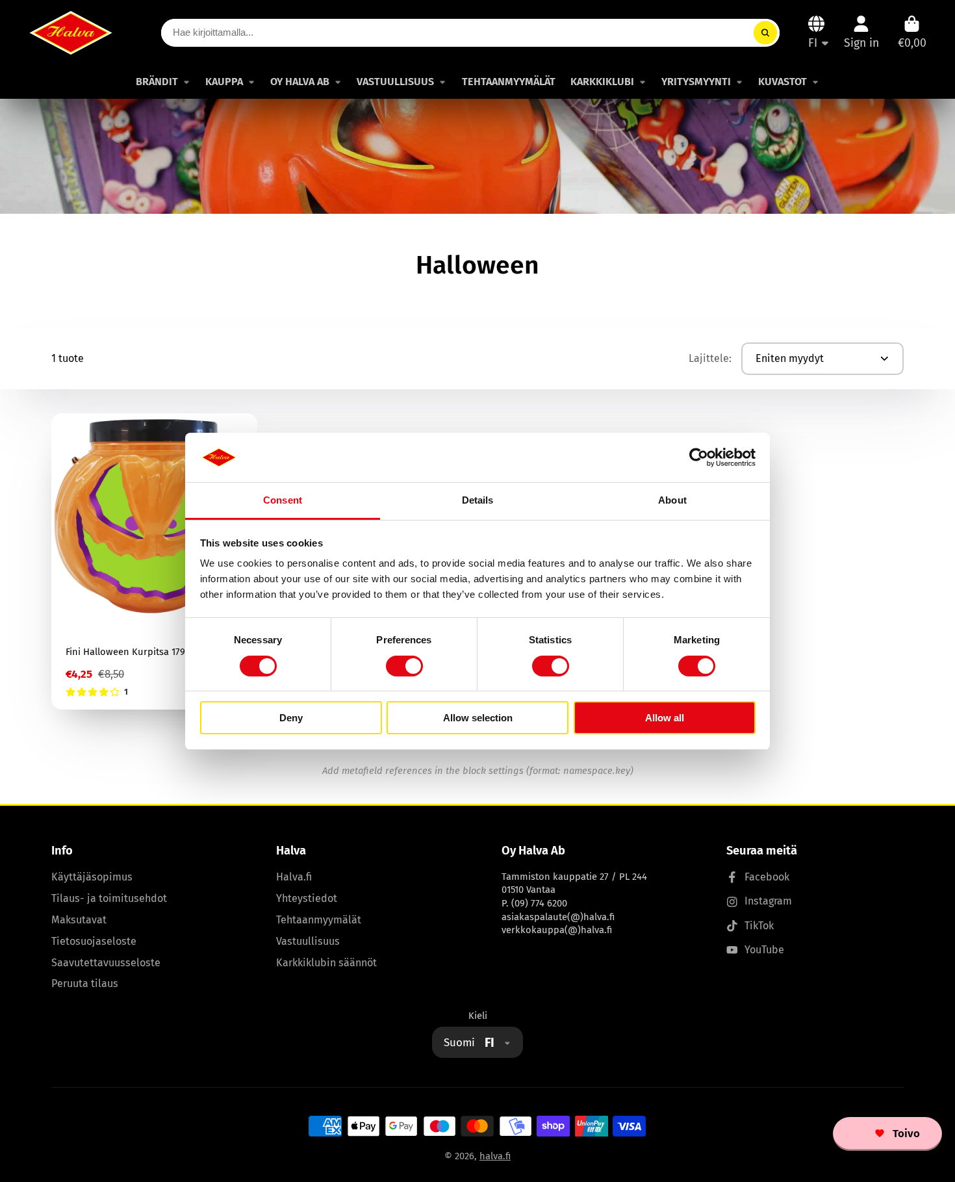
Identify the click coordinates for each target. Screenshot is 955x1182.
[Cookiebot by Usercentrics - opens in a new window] (699, 457)
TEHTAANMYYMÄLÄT (508, 81)
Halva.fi (294, 877)
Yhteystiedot (306, 898)
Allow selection (478, 717)
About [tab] (672, 500)
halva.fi (495, 1156)
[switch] (404, 666)
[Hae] (765, 32)
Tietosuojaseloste (93, 941)
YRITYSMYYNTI (696, 81)
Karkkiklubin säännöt (326, 963)
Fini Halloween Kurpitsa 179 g (154, 561)
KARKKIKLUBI (602, 81)
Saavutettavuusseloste (105, 963)
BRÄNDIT (157, 81)
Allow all (664, 717)
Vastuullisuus (308, 941)
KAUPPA (224, 81)
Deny (291, 717)
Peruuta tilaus (84, 983)
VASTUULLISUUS (395, 81)
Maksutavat (79, 920)
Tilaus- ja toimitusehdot (109, 898)
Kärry (912, 32)
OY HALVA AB (299, 81)
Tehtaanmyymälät (318, 920)
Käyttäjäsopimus (92, 877)
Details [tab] (478, 500)
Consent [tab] (282, 500)
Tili (861, 32)
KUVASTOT (782, 81)
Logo (71, 32)
